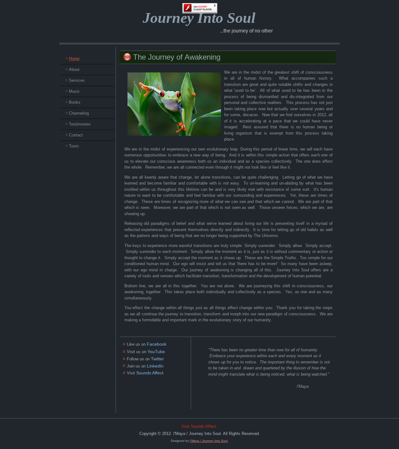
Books (74, 102)
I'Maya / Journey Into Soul (209, 440)
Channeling (79, 113)
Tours (74, 146)
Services (77, 80)
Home (74, 58)
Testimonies (80, 124)
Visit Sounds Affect (198, 426)
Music (74, 91)
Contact (76, 135)
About (74, 69)
